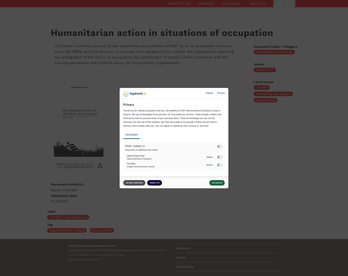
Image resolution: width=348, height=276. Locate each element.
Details (210, 157)
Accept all (217, 182)
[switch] (219, 146)
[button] (218, 146)
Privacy (221, 93)
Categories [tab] (131, 134)
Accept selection (134, 182)
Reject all (154, 182)
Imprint (209, 93)
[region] (174, 139)
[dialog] (174, 138)
